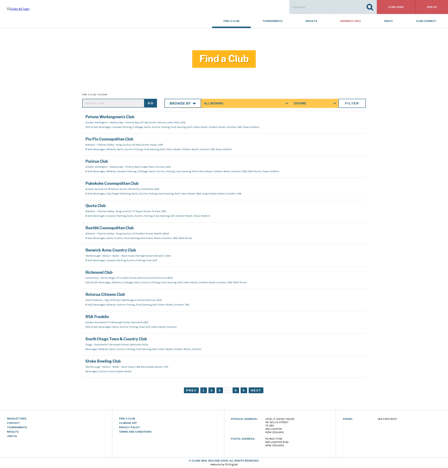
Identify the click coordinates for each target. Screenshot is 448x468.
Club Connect (426, 21)
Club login (396, 7)
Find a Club (231, 21)
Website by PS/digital (224, 464)
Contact (13, 423)
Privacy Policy (129, 427)
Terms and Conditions (135, 431)
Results (311, 21)
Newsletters (16, 418)
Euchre (103, 94)
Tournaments (272, 21)
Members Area (350, 21)
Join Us (12, 436)
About (388, 21)
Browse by (180, 103)
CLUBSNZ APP (128, 423)
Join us (432, 7)
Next (256, 390)
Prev (191, 390)
